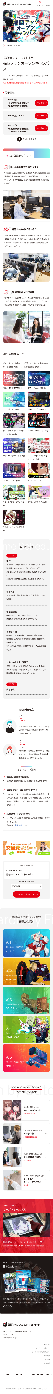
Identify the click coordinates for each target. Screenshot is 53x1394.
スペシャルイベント (12, 45)
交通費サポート (19, 825)
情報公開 (47, 1356)
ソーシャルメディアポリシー (41, 1352)
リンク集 (47, 1359)
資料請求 (47, 1363)
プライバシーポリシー (43, 1348)
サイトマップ (46, 1344)
